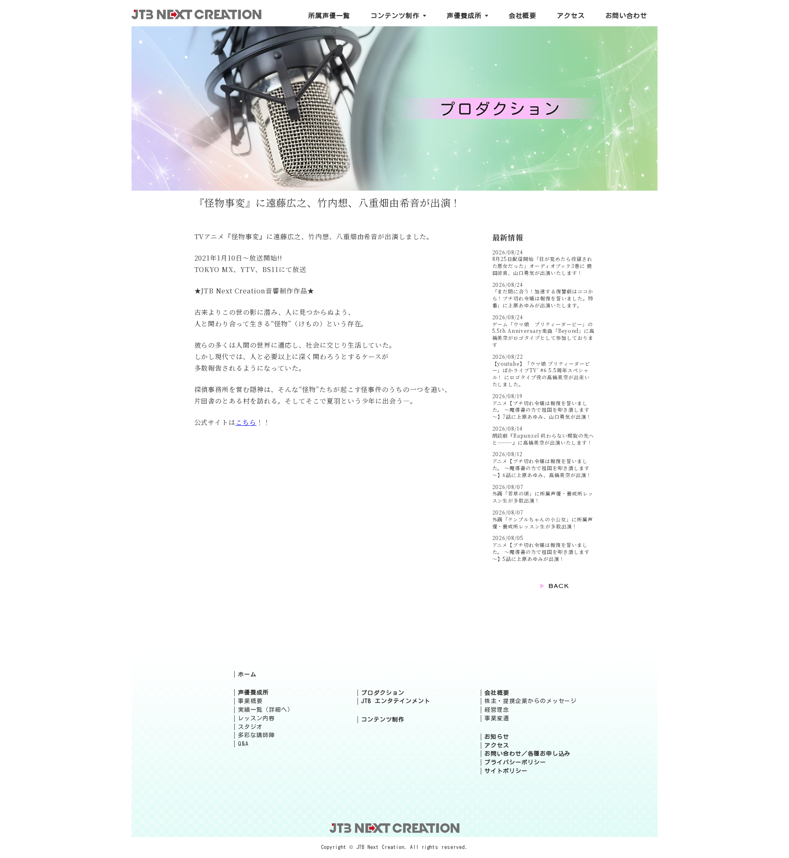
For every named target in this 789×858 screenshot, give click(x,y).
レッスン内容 (256, 718)
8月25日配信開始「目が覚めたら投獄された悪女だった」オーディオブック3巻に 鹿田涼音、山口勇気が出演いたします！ (542, 265)
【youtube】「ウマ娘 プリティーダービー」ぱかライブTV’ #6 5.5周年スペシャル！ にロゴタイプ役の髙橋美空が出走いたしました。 (541, 373)
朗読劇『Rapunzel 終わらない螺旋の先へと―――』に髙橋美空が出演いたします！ (543, 439)
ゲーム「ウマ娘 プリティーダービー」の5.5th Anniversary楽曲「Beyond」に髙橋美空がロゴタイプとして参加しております (543, 334)
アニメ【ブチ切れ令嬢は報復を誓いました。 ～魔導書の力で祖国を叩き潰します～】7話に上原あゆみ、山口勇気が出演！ (542, 409)
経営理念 (496, 710)
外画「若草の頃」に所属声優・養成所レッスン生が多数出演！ (542, 497)
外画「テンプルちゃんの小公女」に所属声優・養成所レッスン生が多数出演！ (542, 523)
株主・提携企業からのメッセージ (530, 701)
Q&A (243, 744)
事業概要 (250, 701)
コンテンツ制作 (382, 719)
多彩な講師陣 (256, 735)
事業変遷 (496, 718)
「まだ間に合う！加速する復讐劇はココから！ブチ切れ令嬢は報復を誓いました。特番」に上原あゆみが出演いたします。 (542, 298)
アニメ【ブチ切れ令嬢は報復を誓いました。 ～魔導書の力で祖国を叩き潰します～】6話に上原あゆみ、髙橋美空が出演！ (542, 467)
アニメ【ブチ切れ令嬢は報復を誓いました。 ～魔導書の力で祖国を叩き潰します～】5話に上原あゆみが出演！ (541, 551)
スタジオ (250, 727)
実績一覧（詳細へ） (265, 710)
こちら (245, 422)
